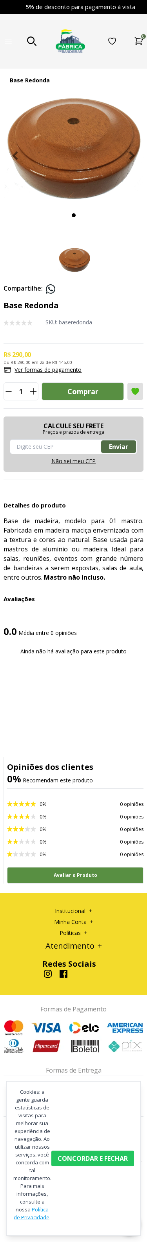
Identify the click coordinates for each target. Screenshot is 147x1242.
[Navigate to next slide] (132, 156)
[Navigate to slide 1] (74, 215)
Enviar (118, 446)
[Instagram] (48, 974)
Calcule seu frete (73, 429)
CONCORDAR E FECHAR (93, 1158)
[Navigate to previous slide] (15, 156)
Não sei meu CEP (73, 461)
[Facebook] (63, 974)
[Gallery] (73, 155)
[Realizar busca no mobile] (31, 41)
